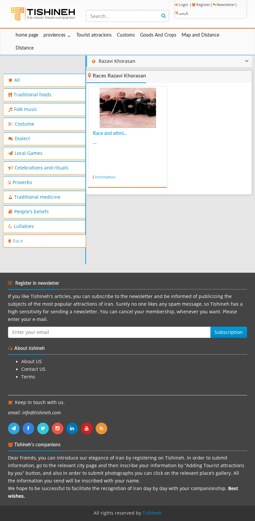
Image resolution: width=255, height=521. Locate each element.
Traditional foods (32, 95)
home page (27, 35)
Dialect (22, 139)
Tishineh (152, 513)
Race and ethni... (110, 133)
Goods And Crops (158, 35)
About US (31, 362)
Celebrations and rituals (41, 168)
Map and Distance (200, 35)
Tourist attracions (94, 35)
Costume (24, 124)
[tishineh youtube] (88, 428)
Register (203, 4)
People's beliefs (31, 212)
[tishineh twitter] (44, 428)
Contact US (33, 369)
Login (183, 4)
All (17, 80)
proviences (54, 35)
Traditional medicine (37, 197)
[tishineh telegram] (15, 428)
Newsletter (225, 4)
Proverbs (22, 182)
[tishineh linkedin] (73, 428)
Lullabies (24, 226)
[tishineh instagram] (59, 428)
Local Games (28, 153)
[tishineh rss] (102, 428)
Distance (25, 48)
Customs (126, 35)
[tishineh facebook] (30, 428)
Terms (28, 377)
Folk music (25, 109)
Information (105, 176)
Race (18, 241)
